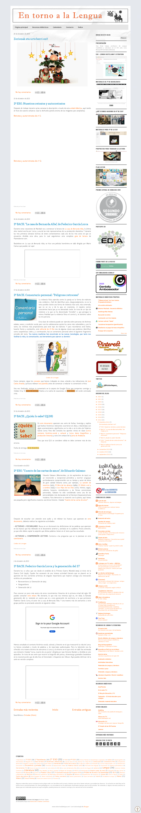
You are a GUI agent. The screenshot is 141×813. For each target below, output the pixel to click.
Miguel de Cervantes (66, 770)
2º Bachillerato (40, 759)
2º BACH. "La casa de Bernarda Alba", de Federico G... (112, 430)
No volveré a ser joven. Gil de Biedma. (109, 630)
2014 (100, 417)
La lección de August (85, 768)
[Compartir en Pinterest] (44, 92)
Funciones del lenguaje (91, 765)
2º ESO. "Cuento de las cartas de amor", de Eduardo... (112, 441)
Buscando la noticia (104, 315)
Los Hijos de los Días (65, 488)
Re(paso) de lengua (104, 613)
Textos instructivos (47, 776)
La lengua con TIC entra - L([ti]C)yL (109, 563)
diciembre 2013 (104, 422)
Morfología (84, 770)
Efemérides (57, 763)
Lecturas (96, 768)
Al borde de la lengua (104, 512)
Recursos (29, 774)
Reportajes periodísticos (57, 774)
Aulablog (101, 710)
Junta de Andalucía (78, 436)
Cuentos (38, 763)
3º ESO (65, 760)
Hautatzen (101, 558)
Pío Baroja (26, 772)
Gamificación (104, 765)
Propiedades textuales (62, 772)
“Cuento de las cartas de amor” (76, 500)
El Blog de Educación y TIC (106, 693)
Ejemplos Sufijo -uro (104, 635)
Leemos (100, 729)
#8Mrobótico (102, 528)
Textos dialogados (35, 776)
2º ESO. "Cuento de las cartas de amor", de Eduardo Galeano (49, 470)
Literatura (29, 770)
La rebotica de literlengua (106, 573)
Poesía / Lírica (46, 772)
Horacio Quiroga (34, 768)
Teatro (121, 774)
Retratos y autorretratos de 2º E (27, 116)
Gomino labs (102, 678)
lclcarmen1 (101, 579)
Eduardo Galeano (47, 763)
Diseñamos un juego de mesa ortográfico (111, 328)
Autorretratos (20, 761)
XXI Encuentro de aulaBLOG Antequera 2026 (110, 712)
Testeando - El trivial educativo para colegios (109, 697)
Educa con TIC (102, 717)
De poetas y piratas (104, 531)
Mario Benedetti (43, 770)
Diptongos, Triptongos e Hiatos (107, 646)
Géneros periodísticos (116, 765)
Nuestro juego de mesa (97, 770)
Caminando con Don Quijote (107, 318)
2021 (100, 399)
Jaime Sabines (51, 768)
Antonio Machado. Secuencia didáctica (110, 308)
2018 (100, 407)
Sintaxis (103, 774)
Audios (110, 760)
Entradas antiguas (81, 709)
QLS (114, 772)
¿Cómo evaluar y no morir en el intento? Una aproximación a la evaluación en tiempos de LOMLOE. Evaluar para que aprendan (110, 567)
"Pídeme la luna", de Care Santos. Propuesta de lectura (108, 301)
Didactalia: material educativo (107, 701)
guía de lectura (81, 236)
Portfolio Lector (103, 669)
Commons (46, 801)
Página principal (21, 27)
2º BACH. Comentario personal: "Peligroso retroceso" (46, 295)
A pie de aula (102, 501)
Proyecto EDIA (76, 772)
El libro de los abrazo (63, 485)
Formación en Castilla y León (106, 523)
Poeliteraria (102, 602)
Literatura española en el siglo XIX (108, 656)
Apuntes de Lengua (104, 521)
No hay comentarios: (24, 92)
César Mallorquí (79, 761)
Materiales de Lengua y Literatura (108, 665)
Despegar (101, 555)
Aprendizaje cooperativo (98, 760)
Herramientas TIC (21, 768)
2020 (100, 402)
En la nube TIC (102, 690)
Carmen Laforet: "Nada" (105, 321)
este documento (46, 423)
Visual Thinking (29, 778)
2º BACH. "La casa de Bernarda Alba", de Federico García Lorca (51, 224)
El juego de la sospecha (105, 331)
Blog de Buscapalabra (105, 645)
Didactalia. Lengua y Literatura (107, 672)
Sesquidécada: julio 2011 (105, 615)
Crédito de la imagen (52, 377)
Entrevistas (48, 765)
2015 (100, 415)
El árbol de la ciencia (69, 763)
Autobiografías (118, 760)
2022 (100, 397)
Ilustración (42, 768)
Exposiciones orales (59, 765)
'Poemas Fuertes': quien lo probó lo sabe (110, 546)
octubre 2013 (103, 452)
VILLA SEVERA (102, 560)
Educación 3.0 (102, 721)
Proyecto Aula (102, 628)
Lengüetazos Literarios (105, 591)
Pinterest (18, 772)
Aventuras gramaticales (105, 633)
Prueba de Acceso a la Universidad (96, 772)
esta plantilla (43, 384)
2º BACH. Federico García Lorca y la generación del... (110, 445)
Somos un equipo (112, 774)
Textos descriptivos (22, 776)
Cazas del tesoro (69, 761)
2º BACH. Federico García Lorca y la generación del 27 (47, 566)
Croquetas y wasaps (28, 763)
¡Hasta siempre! (102, 620)
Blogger (86, 806)
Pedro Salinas (119, 770)
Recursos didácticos (40, 27)
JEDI (58, 768)
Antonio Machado (84, 760)
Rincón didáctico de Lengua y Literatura (110, 638)
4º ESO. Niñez (102, 599)
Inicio (55, 709)
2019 (100, 404)
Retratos (77, 774)
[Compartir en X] (40, 92)
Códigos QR (88, 761)
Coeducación (97, 762)
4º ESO (73, 759)
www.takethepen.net (104, 718)
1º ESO (28, 759)
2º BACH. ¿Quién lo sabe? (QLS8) (33, 416)
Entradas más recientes (26, 709)
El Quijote (94, 763)
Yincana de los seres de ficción (44, 778)
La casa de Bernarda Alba (74, 229)
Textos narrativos (60, 776)
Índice (80, 27)
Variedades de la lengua (108, 776)
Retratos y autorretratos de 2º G (27, 161)
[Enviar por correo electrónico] (36, 92)
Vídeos (18, 778)
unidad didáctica (76, 108)
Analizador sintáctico (104, 659)
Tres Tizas (101, 618)
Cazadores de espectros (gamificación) (110, 324)
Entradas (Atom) (30, 715)
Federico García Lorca (75, 765)
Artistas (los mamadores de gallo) (108, 550)
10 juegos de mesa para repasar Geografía (111, 723)
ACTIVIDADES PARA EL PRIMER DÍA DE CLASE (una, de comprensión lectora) (111, 593)
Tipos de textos (88, 776)
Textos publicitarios (75, 776)
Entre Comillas (102, 544)
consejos (37, 381)
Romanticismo (86, 774)
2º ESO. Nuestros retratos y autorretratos (39, 103)
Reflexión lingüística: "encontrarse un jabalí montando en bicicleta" (111, 540)
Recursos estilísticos (41, 774)
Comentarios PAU (109, 762)
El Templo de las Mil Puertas (107, 726)
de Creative (38, 801)
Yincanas (55, 778)
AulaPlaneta (102, 687)
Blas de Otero (39, 762)
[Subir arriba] (137, 809)
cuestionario (18, 538)
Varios (119, 776)
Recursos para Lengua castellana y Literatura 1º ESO (108, 640)
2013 (100, 420)
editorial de (47, 329)
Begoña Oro (29, 761)
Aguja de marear (103, 505)
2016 (100, 412)
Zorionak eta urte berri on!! (31, 38)
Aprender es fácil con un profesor (108, 649)
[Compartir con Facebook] (42, 92)
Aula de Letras (102, 654)
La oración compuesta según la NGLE (109, 587)
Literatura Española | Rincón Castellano (110, 675)
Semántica (95, 774)
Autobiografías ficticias (105, 312)
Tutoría (98, 776)
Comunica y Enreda (104, 526)
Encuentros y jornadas (33, 765)
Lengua (105, 767)
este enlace (32, 596)
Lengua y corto (103, 586)
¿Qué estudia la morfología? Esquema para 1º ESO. (111, 514)
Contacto (69, 27)
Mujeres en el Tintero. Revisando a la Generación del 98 (109, 575)
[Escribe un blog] (38, 92)
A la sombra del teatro (105, 305)
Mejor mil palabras (104, 597)
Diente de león (102, 538)
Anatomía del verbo (104, 518)
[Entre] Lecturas (103, 549)
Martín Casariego (54, 770)
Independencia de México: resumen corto (110, 651)
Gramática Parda (103, 554)
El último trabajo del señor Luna (107, 763)
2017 (100, 409)
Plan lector (36, 772)
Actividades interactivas (105, 662)
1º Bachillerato (19, 760)
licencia (32, 801)
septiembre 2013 (105, 454)
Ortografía (111, 770)
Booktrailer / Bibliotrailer (54, 762)
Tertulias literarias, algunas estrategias (109, 502)
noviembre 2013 (104, 449)
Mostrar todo (124, 333)
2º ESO (54, 759)
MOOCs (76, 770)
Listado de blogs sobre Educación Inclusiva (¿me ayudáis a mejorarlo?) (111, 533)
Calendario (57, 27)
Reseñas (69, 774)
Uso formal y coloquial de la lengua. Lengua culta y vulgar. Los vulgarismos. (111, 582)
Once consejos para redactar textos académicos (109, 508)
